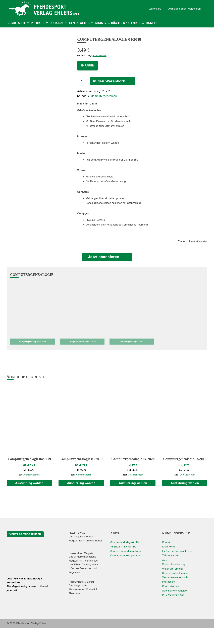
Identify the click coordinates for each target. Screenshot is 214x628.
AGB (164, 559)
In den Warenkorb (109, 81)
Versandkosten (99, 55)
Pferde (36, 23)
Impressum (168, 581)
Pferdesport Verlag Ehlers (31, 623)
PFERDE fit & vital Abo (123, 546)
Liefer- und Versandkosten (177, 551)
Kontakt (166, 542)
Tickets (151, 23)
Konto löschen (170, 586)
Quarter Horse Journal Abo (125, 551)
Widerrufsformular (172, 568)
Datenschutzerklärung (175, 573)
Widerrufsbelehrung (173, 564)
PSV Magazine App (173, 595)
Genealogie (78, 23)
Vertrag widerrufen (25, 534)
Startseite (17, 23)
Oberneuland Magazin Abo (125, 542)
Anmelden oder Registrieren (184, 8)
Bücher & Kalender (125, 23)
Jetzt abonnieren (103, 257)
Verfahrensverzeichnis (175, 577)
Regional (57, 23)
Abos (99, 23)
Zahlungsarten (170, 555)
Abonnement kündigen (175, 590)
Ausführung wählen (29, 483)
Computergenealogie (104, 96)
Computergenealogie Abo (125, 555)
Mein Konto (169, 546)
